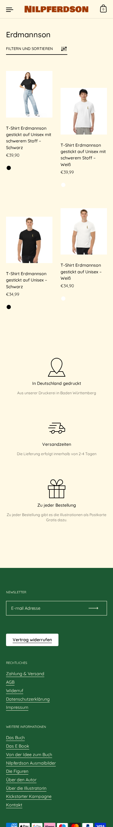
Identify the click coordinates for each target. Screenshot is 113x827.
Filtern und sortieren (29, 48)
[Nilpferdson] (56, 9)
